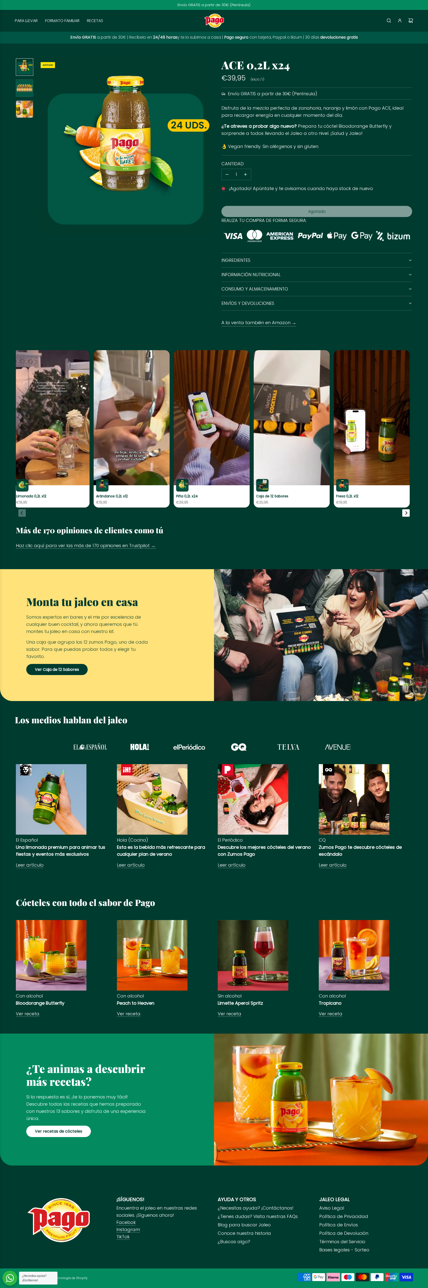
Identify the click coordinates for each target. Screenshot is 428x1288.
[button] (43, 147)
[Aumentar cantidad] (245, 174)
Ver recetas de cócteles (58, 1131)
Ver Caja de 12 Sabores (57, 669)
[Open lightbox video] (85, 429)
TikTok (123, 1237)
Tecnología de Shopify (71, 1278)
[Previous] (22, 513)
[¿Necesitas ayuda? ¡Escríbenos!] (9, 1278)
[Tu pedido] (410, 20)
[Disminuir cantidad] (227, 174)
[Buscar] (388, 20)
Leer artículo (30, 865)
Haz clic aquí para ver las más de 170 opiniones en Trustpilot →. (86, 545)
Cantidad (232, 164)
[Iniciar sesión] (399, 20)
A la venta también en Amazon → (258, 322)
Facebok (126, 1222)
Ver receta (27, 1014)
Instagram (128, 1229)
